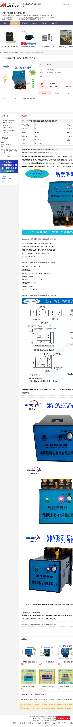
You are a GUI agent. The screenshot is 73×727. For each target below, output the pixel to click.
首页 (1, 53)
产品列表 (6, 53)
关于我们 (14, 723)
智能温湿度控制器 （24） (9, 128)
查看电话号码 (7, 144)
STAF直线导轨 (68, 699)
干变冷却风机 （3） (8, 123)
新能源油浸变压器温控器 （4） (11, 130)
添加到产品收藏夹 (6, 179)
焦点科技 (49, 725)
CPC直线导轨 (59, 699)
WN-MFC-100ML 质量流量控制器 (10, 47)
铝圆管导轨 (41, 699)
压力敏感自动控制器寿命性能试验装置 (48, 47)
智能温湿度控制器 (13, 53)
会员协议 (55, 723)
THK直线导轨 (50, 699)
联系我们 (22, 723)
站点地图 (39, 723)
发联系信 (44, 93)
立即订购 (66, 93)
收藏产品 (6, 98)
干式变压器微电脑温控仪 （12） (11, 120)
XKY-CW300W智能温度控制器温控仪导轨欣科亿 (49, 718)
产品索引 (4, 176)
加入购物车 (57, 93)
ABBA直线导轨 (33, 699)
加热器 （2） (6, 125)
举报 (14, 98)
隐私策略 (47, 723)
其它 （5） (5, 133)
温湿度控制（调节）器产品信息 (37, 716)
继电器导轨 (24, 699)
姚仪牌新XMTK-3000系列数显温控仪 (29, 47)
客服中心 (30, 723)
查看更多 (9, 157)
